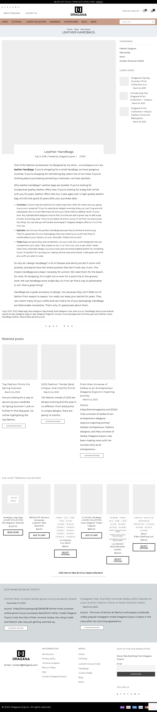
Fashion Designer (128, 48)
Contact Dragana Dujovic (54, 676)
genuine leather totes (101, 314)
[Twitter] (46, 326)
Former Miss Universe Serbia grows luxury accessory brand (40, 598)
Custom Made (71, 22)
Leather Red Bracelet (39, 524)
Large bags (18, 517)
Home (5, 22)
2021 (9, 311)
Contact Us (31, 13)
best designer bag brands (40, 311)
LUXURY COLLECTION (36, 22)
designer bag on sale (26, 314)
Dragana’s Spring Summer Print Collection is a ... (140, 81)
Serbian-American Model (132, 61)
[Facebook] (49, 326)
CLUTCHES (86, 517)
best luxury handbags (84, 311)
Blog (84, 22)
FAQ (44, 672)
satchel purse (38, 317)
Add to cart (39, 535)
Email (119, 664)
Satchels (30, 230)
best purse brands (104, 311)
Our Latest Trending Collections (21, 478)
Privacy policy (48, 658)
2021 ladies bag (20, 311)
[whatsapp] (68, 326)
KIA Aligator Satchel (13, 523)
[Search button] (153, 22)
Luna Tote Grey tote (69, 245)
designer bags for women (49, 314)
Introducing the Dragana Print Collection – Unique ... (142, 96)
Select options (65, 553)
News (93, 22)
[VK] (53, 326)
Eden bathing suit (144, 536)
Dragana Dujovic (67, 156)
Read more (13, 532)
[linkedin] (64, 326)
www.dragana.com (88, 165)
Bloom (144, 534)
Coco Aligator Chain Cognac (91, 524)
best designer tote (63, 311)
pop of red (76, 219)
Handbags (55, 22)
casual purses (8, 314)
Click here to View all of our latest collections (81, 573)
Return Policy (49, 667)
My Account (48, 654)
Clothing (16, 22)
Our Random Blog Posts (22, 589)
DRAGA (99, 2)
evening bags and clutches (76, 314)
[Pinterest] (57, 326)
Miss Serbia (85, 29)
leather (15, 317)
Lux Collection (65, 540)
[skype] (71, 326)
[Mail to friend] (61, 326)
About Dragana (12, 13)
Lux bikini (65, 543)
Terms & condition (51, 663)
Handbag (6, 317)
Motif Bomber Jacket (117, 548)
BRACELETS (34, 517)
